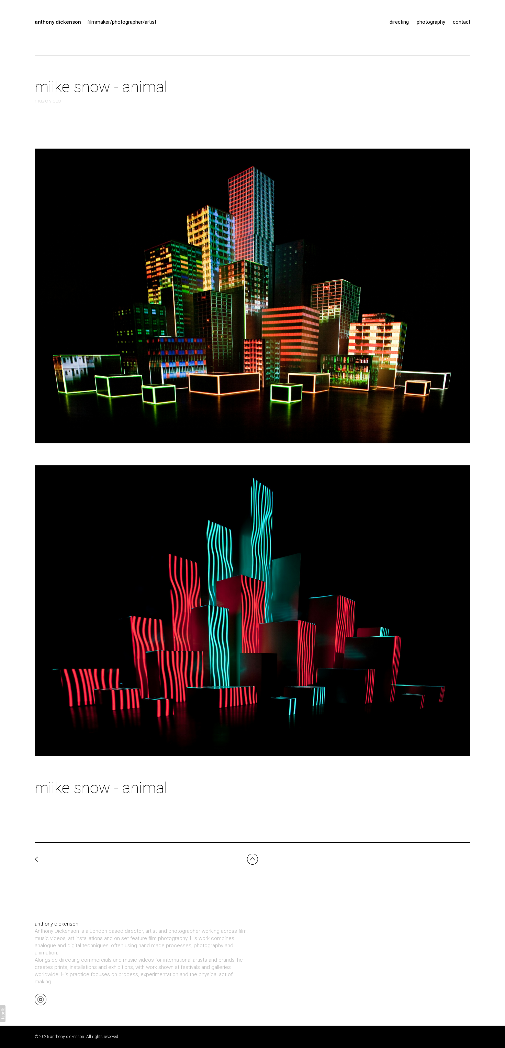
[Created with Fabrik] (2, 1013)
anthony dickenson (56, 924)
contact (461, 22)
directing (399, 22)
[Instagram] (40, 999)
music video (48, 101)
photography (431, 22)
